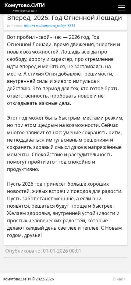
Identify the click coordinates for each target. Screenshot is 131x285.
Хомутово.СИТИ (25, 7)
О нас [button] (118, 279)
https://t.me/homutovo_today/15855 (49, 26)
